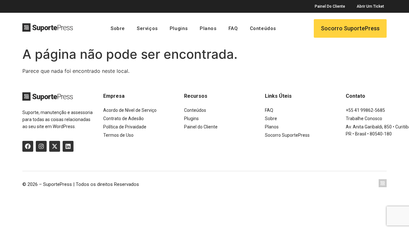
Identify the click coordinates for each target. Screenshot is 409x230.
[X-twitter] (54, 146)
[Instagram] (41, 146)
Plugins (179, 28)
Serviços (147, 28)
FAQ (233, 28)
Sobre (118, 28)
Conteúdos (263, 28)
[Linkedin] (68, 146)
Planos (208, 28)
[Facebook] (27, 146)
